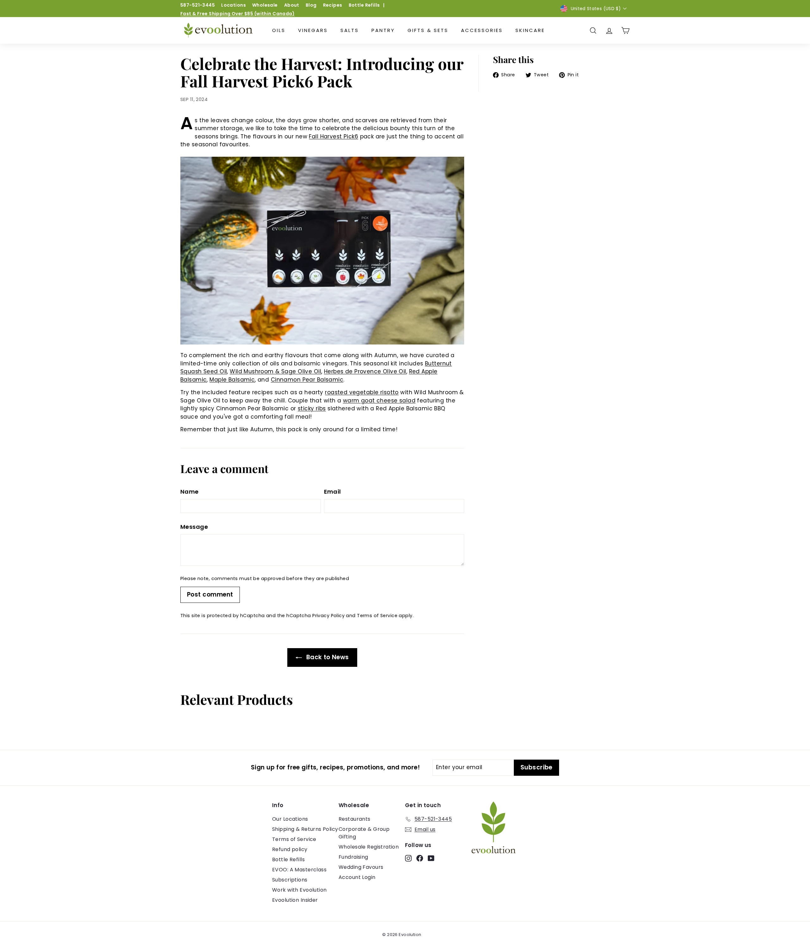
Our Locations (290, 819)
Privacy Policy (328, 615)
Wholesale (265, 5)
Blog (311, 5)
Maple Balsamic (232, 379)
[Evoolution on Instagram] (408, 858)
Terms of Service (377, 615)
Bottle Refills (364, 5)
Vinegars (313, 30)
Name (189, 492)
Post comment (210, 594)
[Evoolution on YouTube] (431, 858)
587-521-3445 (197, 5)
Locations (233, 5)
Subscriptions (290, 879)
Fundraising (353, 857)
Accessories (482, 30)
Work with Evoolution (299, 890)
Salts (349, 30)
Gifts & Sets (428, 30)
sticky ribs (312, 408)
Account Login (357, 877)
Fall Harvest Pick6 (333, 136)
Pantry (383, 30)
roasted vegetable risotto (362, 392)
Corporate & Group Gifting (364, 832)
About (291, 5)
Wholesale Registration (369, 846)
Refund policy (290, 849)
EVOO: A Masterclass (299, 869)
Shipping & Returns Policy (305, 829)
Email (332, 492)
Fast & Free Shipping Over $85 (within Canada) (237, 13)
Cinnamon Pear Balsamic (307, 379)
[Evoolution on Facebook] (419, 858)
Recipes (332, 5)
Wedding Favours (361, 867)
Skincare (530, 30)
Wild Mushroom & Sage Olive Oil (275, 371)
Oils (278, 30)
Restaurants (355, 819)
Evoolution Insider (295, 900)
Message (194, 527)
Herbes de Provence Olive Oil (365, 371)
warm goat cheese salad (379, 400)
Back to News (326, 657)
